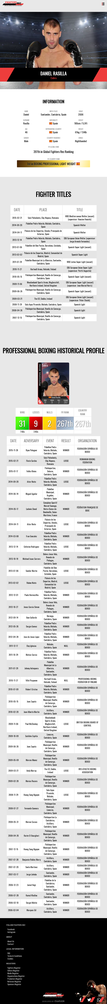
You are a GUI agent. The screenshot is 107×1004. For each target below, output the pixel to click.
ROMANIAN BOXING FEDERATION (87, 461)
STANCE (81, 138)
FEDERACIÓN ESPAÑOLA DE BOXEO (87, 450)
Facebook (10, 929)
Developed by (48, 1001)
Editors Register (13, 970)
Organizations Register (16, 976)
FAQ (8, 953)
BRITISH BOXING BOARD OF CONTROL (87, 724)
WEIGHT (80, 129)
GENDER (26, 138)
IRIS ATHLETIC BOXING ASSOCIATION (87, 771)
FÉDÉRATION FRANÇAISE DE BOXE (87, 509)
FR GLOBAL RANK (53, 147)
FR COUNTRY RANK (53, 159)
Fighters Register (13, 968)
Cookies (10, 958)
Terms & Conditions (14, 956)
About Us (10, 941)
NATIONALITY (54, 120)
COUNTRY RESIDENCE (53, 138)
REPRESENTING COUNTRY (53, 129)
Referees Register (14, 981)
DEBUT (81, 111)
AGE (26, 129)
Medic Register (13, 973)
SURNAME (26, 120)
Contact (10, 944)
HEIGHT (80, 120)
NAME (26, 111)
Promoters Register (14, 979)
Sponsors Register (14, 984)
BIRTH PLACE (54, 111)
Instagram (11, 932)
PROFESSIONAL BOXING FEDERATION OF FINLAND (87, 680)
